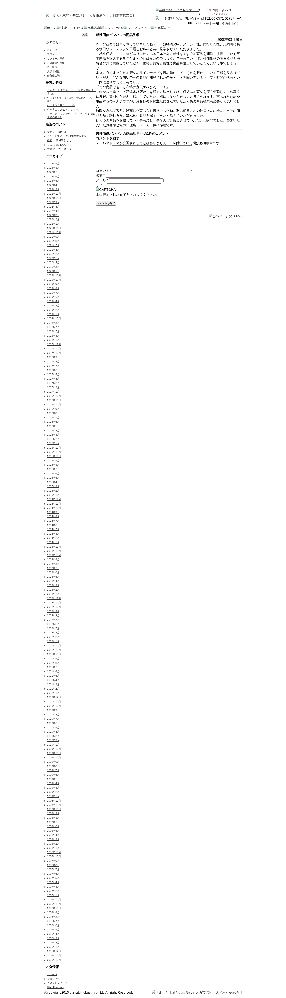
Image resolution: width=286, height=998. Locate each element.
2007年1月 (53, 895)
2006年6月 (53, 925)
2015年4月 (53, 482)
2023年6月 (53, 176)
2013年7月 (53, 568)
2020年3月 (53, 266)
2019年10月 (54, 279)
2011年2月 (53, 688)
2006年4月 (53, 934)
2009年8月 (53, 766)
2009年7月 (53, 770)
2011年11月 (54, 650)
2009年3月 (53, 787)
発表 (49, 140)
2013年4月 (53, 581)
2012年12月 (54, 598)
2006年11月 (54, 903)
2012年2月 (53, 637)
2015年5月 (53, 477)
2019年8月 (53, 288)
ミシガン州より (56, 136)
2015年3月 (53, 486)
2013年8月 (53, 563)
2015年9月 (53, 460)
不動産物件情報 (56, 62)
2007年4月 (53, 882)
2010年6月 (53, 723)
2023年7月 (53, 172)
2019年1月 (53, 314)
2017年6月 (53, 370)
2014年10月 (54, 507)
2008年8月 (53, 817)
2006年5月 (53, 929)
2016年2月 (53, 439)
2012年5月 (53, 628)
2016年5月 (53, 426)
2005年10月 (54, 959)
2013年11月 (54, 550)
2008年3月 (53, 839)
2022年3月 (53, 215)
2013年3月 (53, 585)
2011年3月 (53, 684)
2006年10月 (54, 908)
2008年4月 (53, 835)
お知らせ (52, 49)
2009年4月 (53, 783)
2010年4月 (53, 731)
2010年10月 (54, 706)
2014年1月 (53, 542)
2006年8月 (53, 916)
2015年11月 (54, 452)
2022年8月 (53, 206)
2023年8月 (53, 167)
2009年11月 (54, 753)
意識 (49, 149)
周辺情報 (52, 67)
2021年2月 (53, 253)
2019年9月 (53, 284)
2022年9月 (53, 202)
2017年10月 (54, 353)
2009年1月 (53, 796)
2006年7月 (53, 921)
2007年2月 (53, 891)
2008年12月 (54, 800)
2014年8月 (53, 516)
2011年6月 (53, 671)
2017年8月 (53, 361)
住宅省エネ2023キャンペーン (64, 109)
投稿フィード (54, 978)
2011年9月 (53, 658)
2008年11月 (54, 804)
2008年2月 (53, 843)
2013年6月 (53, 572)
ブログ (51, 54)
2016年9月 (53, 409)
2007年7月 (53, 869)
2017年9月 (53, 357)
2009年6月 (53, 774)
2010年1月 (53, 744)
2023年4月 (53, 185)
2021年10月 (54, 232)
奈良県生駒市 (54, 75)
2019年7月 (53, 292)
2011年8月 (53, 663)
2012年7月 (53, 619)
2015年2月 (53, 490)
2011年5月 (53, 675)
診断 (49, 131)
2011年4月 (53, 680)
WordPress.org (55, 987)
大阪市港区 (53, 71)
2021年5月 (53, 245)
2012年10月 (54, 606)
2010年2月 (53, 740)
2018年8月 (53, 322)
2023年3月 (53, 189)
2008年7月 (53, 822)
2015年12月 (54, 447)
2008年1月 (53, 847)
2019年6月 (53, 297)
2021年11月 (54, 228)
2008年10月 (54, 809)
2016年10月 (54, 404)
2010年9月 (53, 710)
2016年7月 (53, 417)
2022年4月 (53, 210)
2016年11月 (54, 400)
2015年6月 (53, 473)
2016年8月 (53, 413)
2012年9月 (53, 611)
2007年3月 (53, 886)
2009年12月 (54, 749)
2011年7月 (53, 667)
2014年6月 (53, 525)
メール (102, 180)
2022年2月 (53, 219)
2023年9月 (53, 163)
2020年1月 (53, 271)
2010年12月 (54, 697)
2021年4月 (53, 249)
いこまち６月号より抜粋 (61, 105)
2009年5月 (53, 779)
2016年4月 (53, 430)
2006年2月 (53, 942)
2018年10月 (54, 318)
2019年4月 (53, 301)
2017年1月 (53, 391)
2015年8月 (53, 464)
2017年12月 (54, 344)
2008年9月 (53, 813)
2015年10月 (54, 456)
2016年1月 (53, 443)
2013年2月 (53, 589)
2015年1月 (53, 494)
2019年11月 (54, 275)
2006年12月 (54, 899)
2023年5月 (53, 180)
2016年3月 (53, 434)
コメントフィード (57, 982)
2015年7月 (53, 469)
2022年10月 (54, 198)
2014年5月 (53, 529)
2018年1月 (53, 340)
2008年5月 (53, 830)
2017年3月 (53, 383)
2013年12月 (54, 546)
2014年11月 (54, 503)
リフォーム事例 (56, 58)
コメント (103, 170)
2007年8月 (53, 865)
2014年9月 (53, 512)
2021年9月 (53, 236)
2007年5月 (53, 878)
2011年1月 (53, 693)
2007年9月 (53, 860)
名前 (100, 175)
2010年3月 (53, 736)
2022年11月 (54, 193)
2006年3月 (53, 938)
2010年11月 (54, 701)
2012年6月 (53, 624)
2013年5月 (53, 576)
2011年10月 (54, 654)
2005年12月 (54, 951)
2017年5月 (53, 374)
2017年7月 (53, 366)
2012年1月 (53, 641)
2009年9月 (53, 761)
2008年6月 (53, 826)
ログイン (52, 974)
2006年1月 (53, 947)
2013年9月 (53, 559)
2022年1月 (53, 223)
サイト (101, 185)
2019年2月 (53, 309)
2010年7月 (53, 718)
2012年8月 (53, 615)
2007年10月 (54, 856)
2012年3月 (53, 632)
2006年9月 (53, 912)
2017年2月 (53, 387)
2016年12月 (54, 396)
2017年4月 (53, 378)
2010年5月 (53, 727)
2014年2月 (53, 538)
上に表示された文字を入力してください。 (128, 194)
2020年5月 (53, 258)
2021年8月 (53, 241)
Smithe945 (74, 136)
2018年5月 (53, 331)
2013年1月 (53, 594)
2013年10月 (54, 555)
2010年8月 (53, 714)
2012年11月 (54, 602)
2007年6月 (53, 873)
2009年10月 (54, 757)
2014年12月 (54, 499)
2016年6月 (53, 421)
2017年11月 (54, 348)
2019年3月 (53, 305)
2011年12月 (54, 645)
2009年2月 (53, 791)
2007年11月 (54, 852)
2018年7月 (53, 327)
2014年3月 (53, 533)
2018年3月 (53, 335)
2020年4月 (53, 262)
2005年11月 (54, 955)
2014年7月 (53, 520)
